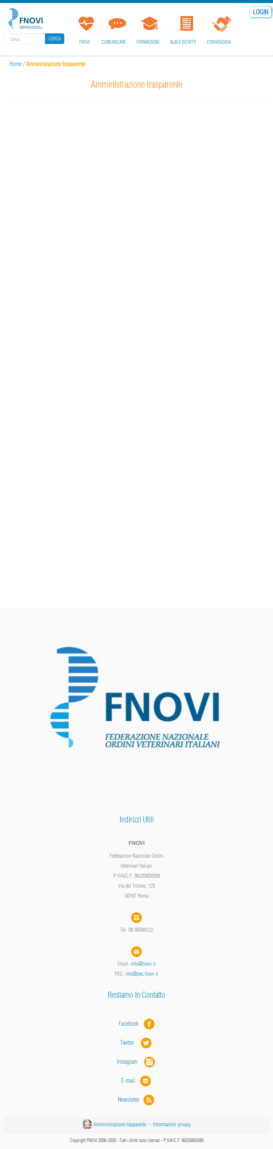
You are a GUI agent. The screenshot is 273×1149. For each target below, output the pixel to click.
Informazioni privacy (172, 1124)
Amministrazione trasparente (120, 1124)
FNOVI (84, 42)
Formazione (147, 42)
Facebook (130, 1023)
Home (15, 64)
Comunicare (114, 42)
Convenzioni (219, 42)
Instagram (130, 1061)
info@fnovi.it (143, 963)
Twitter (130, 1042)
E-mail (128, 1080)
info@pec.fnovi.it (142, 973)
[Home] (26, 17)
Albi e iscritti (183, 42)
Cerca (55, 39)
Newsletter (130, 1099)
